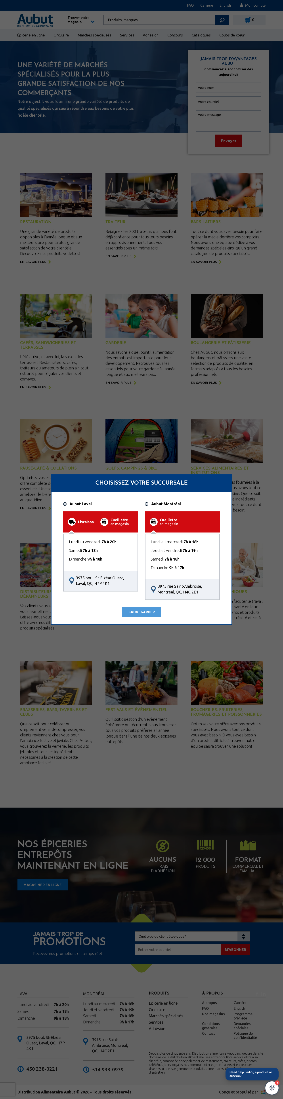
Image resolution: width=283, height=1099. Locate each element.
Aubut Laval (80, 504)
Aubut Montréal (166, 504)
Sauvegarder (141, 612)
